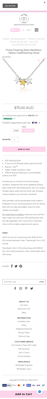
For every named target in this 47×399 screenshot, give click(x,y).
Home (6, 39)
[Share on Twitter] (16, 266)
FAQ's (23, 325)
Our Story (24, 305)
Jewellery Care (24, 321)
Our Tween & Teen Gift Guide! (24, 345)
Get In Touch (24, 353)
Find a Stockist (24, 356)
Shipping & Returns (24, 329)
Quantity (6, 139)
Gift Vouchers (24, 349)
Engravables (18, 39)
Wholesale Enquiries (23, 365)
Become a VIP (24, 309)
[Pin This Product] (20, 266)
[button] (39, 392)
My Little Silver (31, 380)
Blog (24, 313)
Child (16, 131)
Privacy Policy (24, 333)
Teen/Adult (28, 131)
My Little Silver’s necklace (13, 214)
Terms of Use (24, 336)
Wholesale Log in (24, 369)
